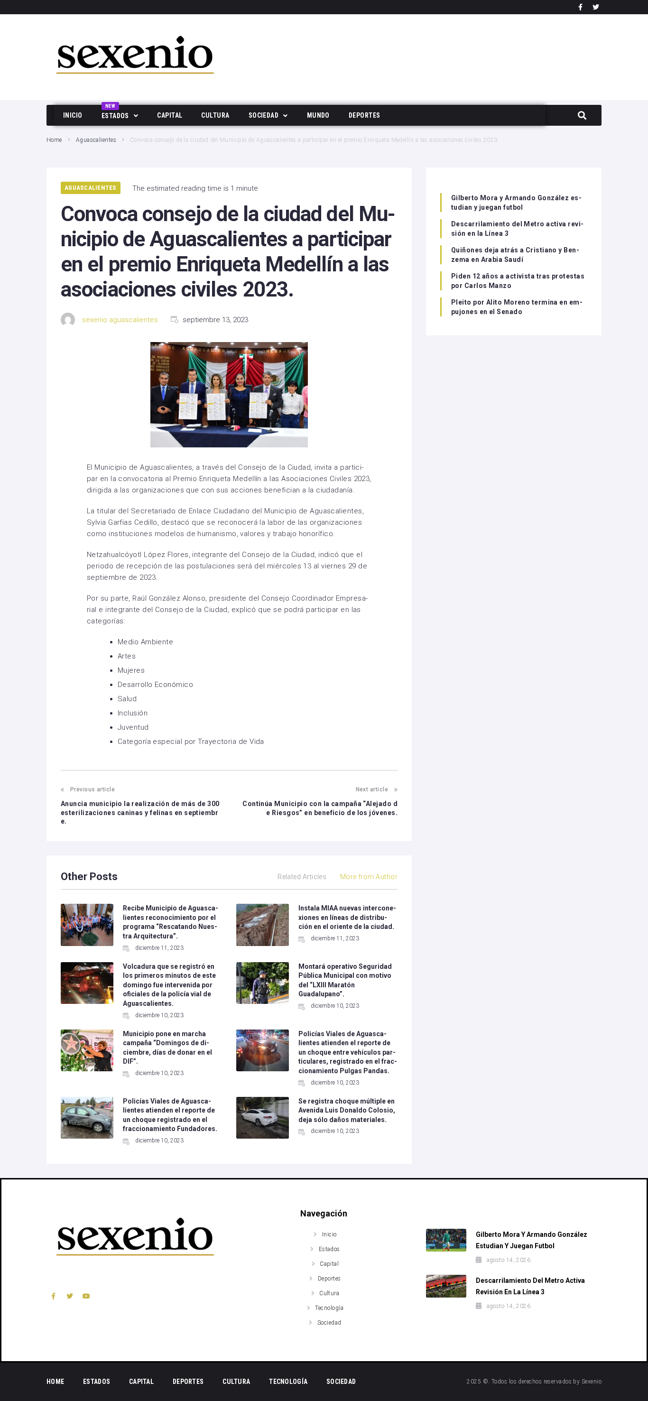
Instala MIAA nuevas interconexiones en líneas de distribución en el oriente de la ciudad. (347, 917)
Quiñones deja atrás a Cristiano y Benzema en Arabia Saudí (515, 254)
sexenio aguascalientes (120, 319)
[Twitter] (595, 7)
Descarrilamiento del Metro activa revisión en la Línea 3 (517, 228)
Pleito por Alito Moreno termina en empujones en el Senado (517, 306)
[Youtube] (86, 1296)
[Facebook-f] (580, 7)
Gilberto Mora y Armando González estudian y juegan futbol (516, 202)
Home (54, 140)
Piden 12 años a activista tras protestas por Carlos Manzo (517, 280)
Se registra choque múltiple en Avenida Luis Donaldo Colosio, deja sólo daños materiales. (346, 1110)
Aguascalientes (96, 140)
